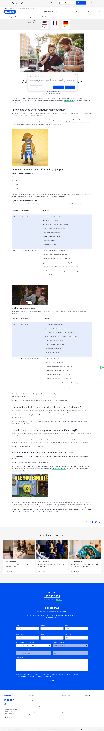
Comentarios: (19, 657)
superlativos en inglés (18, 471)
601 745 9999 (52, 596)
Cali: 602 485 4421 (9, 713)
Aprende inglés (69, 101)
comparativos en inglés (59, 468)
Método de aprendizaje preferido (25, 642)
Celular (43, 634)
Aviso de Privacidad (51, 618)
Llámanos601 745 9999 (28, 8)
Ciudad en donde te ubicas (23, 650)
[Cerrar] (75, 75)
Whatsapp (59, 600)
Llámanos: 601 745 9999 (10, 709)
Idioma (55, 650)
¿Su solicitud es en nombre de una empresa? (75, 633)
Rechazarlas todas (58, 87)
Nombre (18, 625)
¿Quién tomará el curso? (60, 642)
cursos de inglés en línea (83, 509)
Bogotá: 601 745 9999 (9, 711)
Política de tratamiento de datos (66, 615)
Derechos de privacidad (36, 87)
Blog (10, 17)
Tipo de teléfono (20, 634)
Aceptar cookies (69, 87)
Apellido (43, 625)
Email (67, 625)
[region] (52, 82)
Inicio (5, 17)
